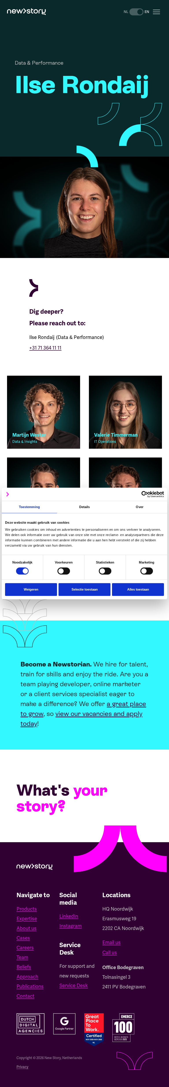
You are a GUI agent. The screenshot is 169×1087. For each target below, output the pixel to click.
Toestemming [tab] (29, 507)
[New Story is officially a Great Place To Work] (94, 1029)
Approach (27, 977)
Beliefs (24, 967)
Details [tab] (84, 507)
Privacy (22, 1067)
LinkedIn (68, 916)
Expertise (27, 918)
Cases (23, 938)
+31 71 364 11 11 (45, 348)
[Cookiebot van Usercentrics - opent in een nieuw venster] (144, 494)
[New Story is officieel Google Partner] (64, 1023)
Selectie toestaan (85, 589)
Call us (109, 952)
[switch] (63, 571)
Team (22, 957)
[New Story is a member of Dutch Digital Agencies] (30, 1023)
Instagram (70, 926)
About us (27, 928)
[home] (26, 11)
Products (27, 909)
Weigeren (31, 589)
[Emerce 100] (123, 1027)
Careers (25, 947)
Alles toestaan (138, 589)
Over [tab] (139, 507)
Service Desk (73, 985)
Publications (30, 986)
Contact (25, 996)
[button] (156, 11)
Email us (111, 942)
